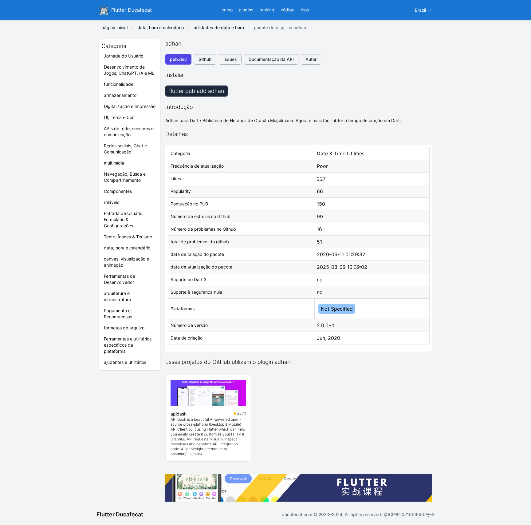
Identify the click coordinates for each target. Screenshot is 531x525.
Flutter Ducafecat (119, 514)
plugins (246, 9)
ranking (266, 9)
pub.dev (178, 59)
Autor (311, 59)
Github (205, 59)
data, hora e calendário (160, 27)
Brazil (421, 10)
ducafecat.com (297, 514)
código (287, 9)
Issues (230, 59)
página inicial (114, 27)
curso (227, 9)
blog (305, 9)
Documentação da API (271, 59)
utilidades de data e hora (219, 27)
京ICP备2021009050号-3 (408, 514)
